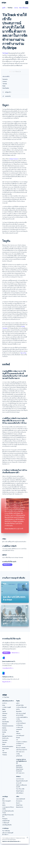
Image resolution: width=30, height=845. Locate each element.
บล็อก (3, 803)
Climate (4, 715)
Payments (4, 740)
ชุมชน (3, 805)
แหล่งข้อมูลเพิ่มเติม (7, 824)
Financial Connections (7, 726)
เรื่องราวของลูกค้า (6, 801)
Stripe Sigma (5, 748)
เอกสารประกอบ (20, 779)
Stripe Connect (14, 159)
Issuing (4, 732)
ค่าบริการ (4, 703)
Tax (3, 750)
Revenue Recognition (7, 746)
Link (3, 734)
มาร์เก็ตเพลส (19, 725)
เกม (17, 739)
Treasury (4, 754)
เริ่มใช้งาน (5, 652)
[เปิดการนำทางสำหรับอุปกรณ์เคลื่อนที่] (26, 2)
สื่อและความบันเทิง (20, 747)
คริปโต (4, 719)
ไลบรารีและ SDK (20, 789)
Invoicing (4, 730)
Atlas (3, 705)
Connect (4, 717)
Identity (4, 728)
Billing (3, 709)
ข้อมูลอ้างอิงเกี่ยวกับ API (22, 781)
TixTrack (5, 53)
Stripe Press (19, 805)
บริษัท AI (18, 733)
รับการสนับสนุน (6, 830)
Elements (4, 723)
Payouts (4, 742)
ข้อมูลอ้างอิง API (6, 681)
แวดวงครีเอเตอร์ (20, 735)
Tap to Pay (23, 353)
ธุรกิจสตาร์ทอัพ (20, 705)
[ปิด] (27, 838)
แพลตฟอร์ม (19, 729)
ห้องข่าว (18, 803)
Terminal (4, 752)
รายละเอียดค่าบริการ (7, 668)
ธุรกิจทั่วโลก (19, 721)
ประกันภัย (18, 745)
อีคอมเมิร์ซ (18, 711)
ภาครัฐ (17, 754)
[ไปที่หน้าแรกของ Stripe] (4, 695)
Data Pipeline (5, 721)
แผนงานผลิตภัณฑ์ (20, 799)
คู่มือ (3, 799)
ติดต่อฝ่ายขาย (6, 564)
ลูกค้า (4, 7)
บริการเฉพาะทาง (20, 751)
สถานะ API (18, 783)
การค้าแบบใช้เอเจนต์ (21, 707)
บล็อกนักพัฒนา (19, 793)
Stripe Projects (20, 791)
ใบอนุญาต (4, 818)
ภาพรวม (16, 7)
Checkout (4, 713)
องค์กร (17, 703)
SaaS (17, 731)
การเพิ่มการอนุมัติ (6, 707)
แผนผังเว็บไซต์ (5, 820)
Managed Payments (7, 736)
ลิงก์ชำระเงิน (5, 738)
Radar (3, 744)
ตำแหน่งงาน (19, 801)
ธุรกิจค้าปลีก (19, 756)
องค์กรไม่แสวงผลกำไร (21, 749)
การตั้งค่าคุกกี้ (5, 822)
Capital (4, 711)
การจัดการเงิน (19, 727)
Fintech (18, 737)
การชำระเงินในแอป (21, 723)
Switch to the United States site (10, 841)
